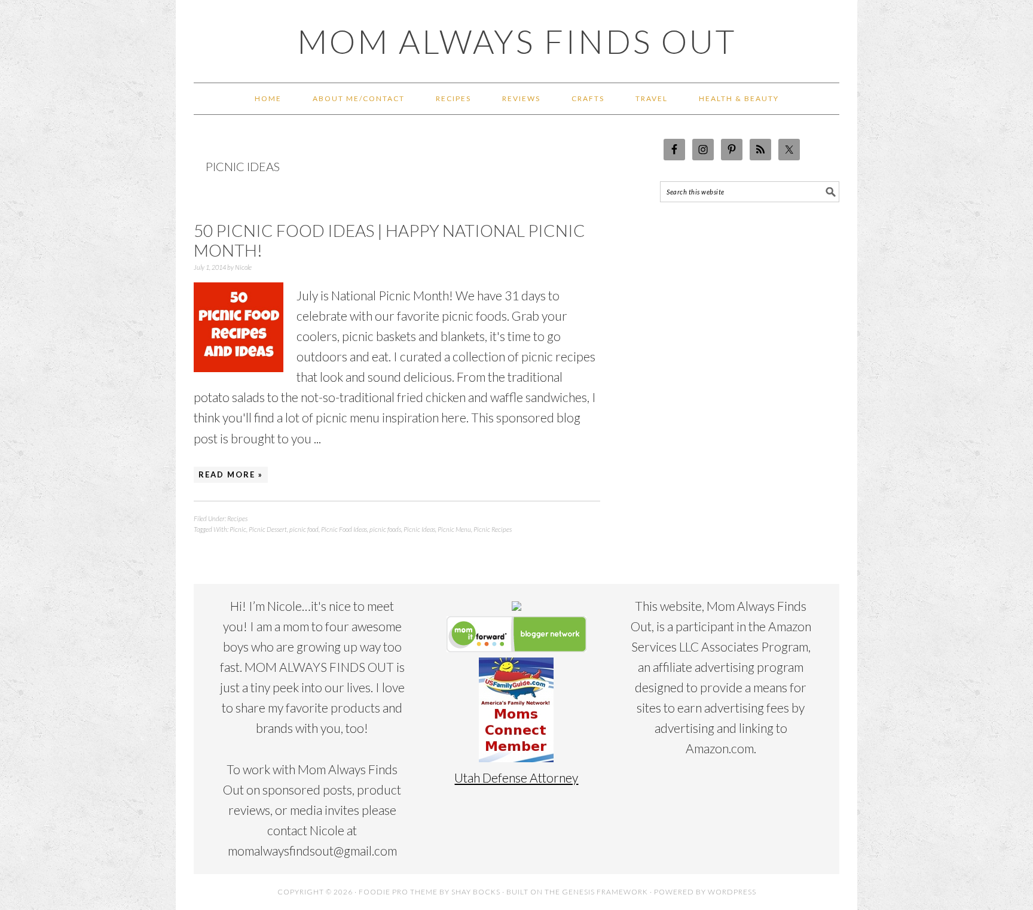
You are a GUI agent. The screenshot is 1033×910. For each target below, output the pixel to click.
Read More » (230, 474)
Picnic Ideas (419, 529)
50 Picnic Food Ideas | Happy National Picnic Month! (389, 240)
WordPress (732, 891)
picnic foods (385, 529)
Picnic (238, 529)
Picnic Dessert (268, 529)
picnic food (304, 529)
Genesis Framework (605, 891)
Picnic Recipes (492, 529)
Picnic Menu (454, 529)
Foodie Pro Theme (398, 891)
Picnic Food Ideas (344, 529)
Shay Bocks (475, 891)
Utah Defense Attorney (516, 777)
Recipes (237, 518)
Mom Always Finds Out (516, 41)
